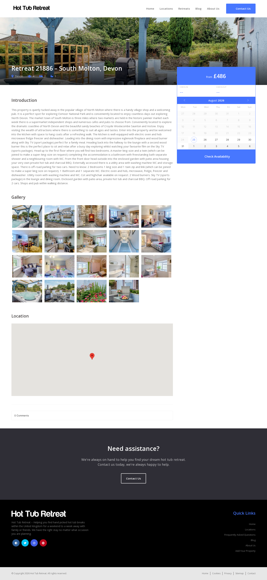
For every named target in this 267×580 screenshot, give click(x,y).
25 (193, 139)
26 (205, 139)
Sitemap (239, 573)
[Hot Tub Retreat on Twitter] (25, 542)
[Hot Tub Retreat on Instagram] (34, 542)
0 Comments (21, 415)
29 (238, 139)
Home (150, 8)
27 (216, 139)
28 (227, 139)
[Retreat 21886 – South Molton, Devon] (27, 217)
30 (249, 139)
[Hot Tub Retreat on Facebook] (16, 542)
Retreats (184, 8)
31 (182, 146)
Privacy (228, 573)
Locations (166, 8)
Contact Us (133, 478)
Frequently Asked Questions (240, 534)
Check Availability (217, 156)
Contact (252, 573)
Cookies (216, 573)
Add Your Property (245, 550)
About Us (213, 8)
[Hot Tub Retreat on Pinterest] (43, 542)
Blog (198, 8)
